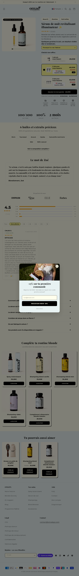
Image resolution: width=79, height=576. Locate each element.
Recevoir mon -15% (39, 303)
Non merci (39, 308)
